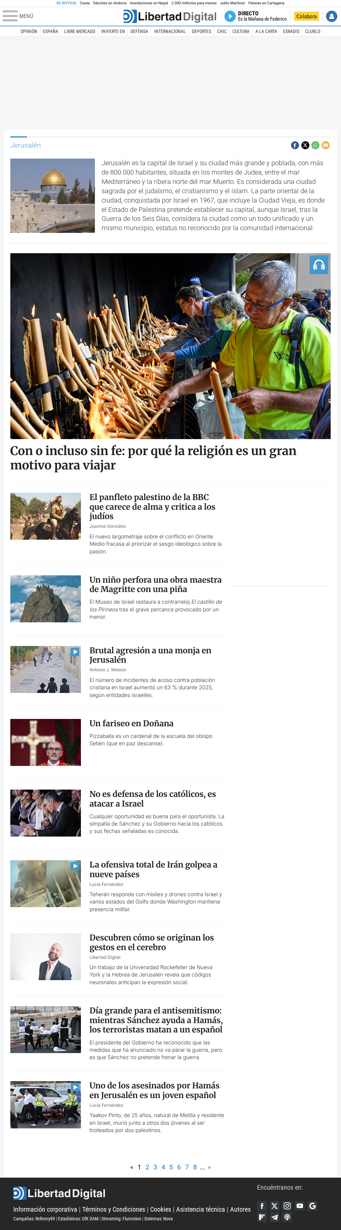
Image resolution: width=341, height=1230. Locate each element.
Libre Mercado (79, 31)
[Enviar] (315, 145)
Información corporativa (45, 1209)
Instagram (287, 1206)
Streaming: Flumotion (121, 1218)
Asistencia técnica (200, 1209)
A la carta (266, 31)
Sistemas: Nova (158, 1218)
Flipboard (262, 1217)
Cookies (160, 1209)
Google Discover (312, 1206)
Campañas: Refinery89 (34, 1218)
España (50, 31)
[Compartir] (295, 145)
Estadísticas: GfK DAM (78, 1218)
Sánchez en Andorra (110, 3)
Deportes (201, 31)
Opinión (29, 31)
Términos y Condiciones (113, 1209)
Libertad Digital (135, 1193)
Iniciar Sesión (331, 16)
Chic (222, 31)
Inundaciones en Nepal (149, 3)
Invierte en (113, 31)
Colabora (306, 16)
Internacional (170, 31)
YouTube (300, 1206)
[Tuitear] (305, 145)
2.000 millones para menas (194, 3)
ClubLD (312, 31)
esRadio (291, 31)
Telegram (275, 1217)
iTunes (287, 1217)
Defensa (139, 31)
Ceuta (85, 3)
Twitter (275, 1206)
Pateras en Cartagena (266, 3)
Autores (240, 1209)
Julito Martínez (232, 3)
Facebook (262, 1206)
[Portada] (169, 16)
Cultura (240, 31)
